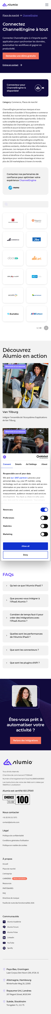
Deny (25, 555)
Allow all (25, 546)
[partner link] (14, 187)
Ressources (7, 883)
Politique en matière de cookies (15, 845)
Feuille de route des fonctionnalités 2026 (18, 903)
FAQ (4, 893)
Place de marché (9, 869)
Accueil (5, 864)
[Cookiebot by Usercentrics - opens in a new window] (36, 457)
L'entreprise (7, 873)
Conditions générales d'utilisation (16, 840)
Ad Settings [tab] (31, 464)
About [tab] (44, 464)
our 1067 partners (19, 478)
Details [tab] (18, 464)
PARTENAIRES (8, 888)
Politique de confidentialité (13, 835)
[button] (46, 5)
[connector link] (13, 220)
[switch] (44, 518)
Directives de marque (11, 898)
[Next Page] (46, 328)
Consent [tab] (7, 464)
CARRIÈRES (14, 878)
